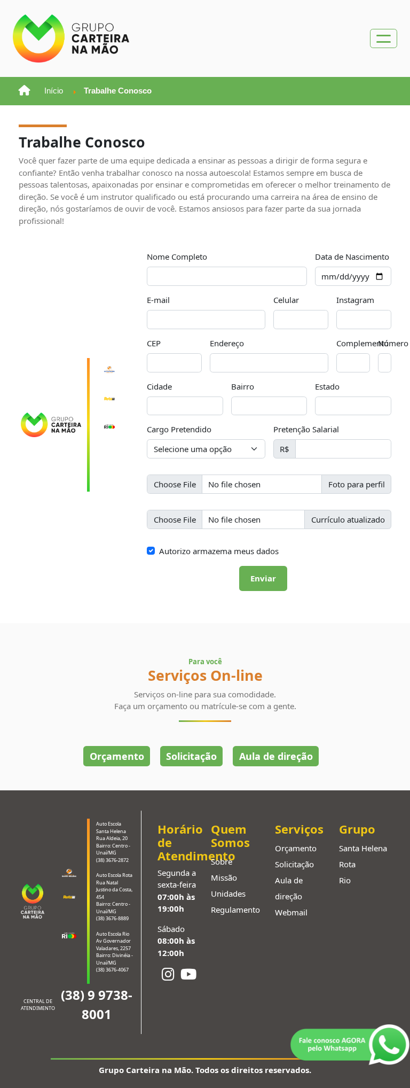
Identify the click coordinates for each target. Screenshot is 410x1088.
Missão (224, 877)
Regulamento (235, 909)
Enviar (263, 578)
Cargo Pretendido (179, 429)
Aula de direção (276, 756)
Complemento (362, 343)
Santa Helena (363, 848)
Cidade (159, 386)
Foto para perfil (356, 484)
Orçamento (117, 756)
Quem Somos (230, 835)
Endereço (227, 343)
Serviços (299, 829)
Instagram (355, 299)
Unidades (228, 893)
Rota (347, 864)
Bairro (242, 386)
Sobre (221, 861)
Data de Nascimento (352, 256)
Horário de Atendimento (178, 842)
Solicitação (191, 756)
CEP (154, 343)
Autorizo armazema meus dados (219, 551)
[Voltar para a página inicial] (24, 91)
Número (393, 343)
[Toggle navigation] (384, 39)
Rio (345, 880)
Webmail (291, 912)
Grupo (357, 829)
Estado (327, 386)
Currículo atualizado (348, 519)
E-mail (158, 299)
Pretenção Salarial (306, 429)
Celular (286, 299)
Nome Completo (177, 256)
